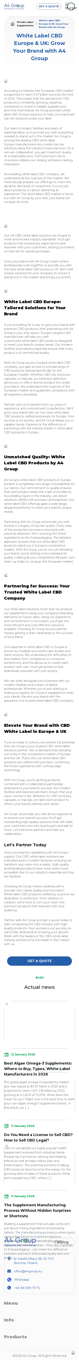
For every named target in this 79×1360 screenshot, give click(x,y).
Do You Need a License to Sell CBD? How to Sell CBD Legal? (38, 1138)
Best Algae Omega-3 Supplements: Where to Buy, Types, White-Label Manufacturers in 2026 (38, 1068)
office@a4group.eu (28, 1271)
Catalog (61, 1242)
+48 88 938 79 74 (27, 1288)
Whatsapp (21, 1279)
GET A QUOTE (48, 6)
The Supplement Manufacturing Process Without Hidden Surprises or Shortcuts (37, 1210)
